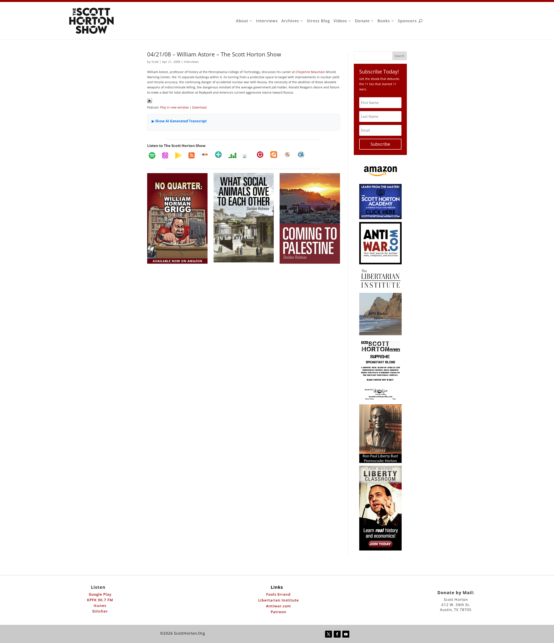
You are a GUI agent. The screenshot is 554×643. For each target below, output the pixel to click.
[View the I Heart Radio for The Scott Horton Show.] (246, 156)
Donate (362, 21)
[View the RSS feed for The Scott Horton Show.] (191, 155)
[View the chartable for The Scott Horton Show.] (301, 155)
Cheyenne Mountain (310, 72)
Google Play (100, 594)
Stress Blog (318, 21)
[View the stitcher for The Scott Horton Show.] (205, 155)
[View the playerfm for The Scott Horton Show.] (260, 155)
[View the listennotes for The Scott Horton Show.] (287, 155)
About (242, 21)
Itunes (100, 605)
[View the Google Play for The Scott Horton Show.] (178, 155)
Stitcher (100, 611)
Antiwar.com (278, 605)
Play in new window (174, 107)
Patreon (278, 611)
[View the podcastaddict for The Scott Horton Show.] (274, 155)
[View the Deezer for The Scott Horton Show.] (232, 155)
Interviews (267, 21)
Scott (155, 62)
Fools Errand (278, 594)
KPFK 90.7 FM (100, 599)
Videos (340, 21)
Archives (290, 21)
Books (383, 21)
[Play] (149, 102)
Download (199, 107)
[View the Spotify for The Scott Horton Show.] (152, 155)
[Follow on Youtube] (345, 634)
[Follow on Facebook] (337, 634)
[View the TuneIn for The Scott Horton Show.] (218, 155)
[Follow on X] (328, 634)
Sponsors (407, 21)
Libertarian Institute (278, 600)
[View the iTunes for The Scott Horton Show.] (165, 155)
